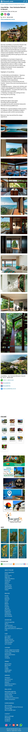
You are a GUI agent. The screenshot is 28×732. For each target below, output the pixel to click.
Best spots (7, 637)
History (7, 583)
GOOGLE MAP (22, 557)
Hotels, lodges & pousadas (12, 650)
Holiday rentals (9, 696)
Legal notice (14, 730)
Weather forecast (9, 641)
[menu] (26, 1)
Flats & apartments (10, 654)
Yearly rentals (8, 694)
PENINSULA (22, 542)
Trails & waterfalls (9, 622)
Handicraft (8, 580)
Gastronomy (8, 575)
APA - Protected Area (10, 627)
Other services (9, 685)
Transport (7, 677)
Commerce (8, 681)
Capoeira (7, 582)
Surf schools (8, 644)
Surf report (8, 636)
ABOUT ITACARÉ (9, 570)
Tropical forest (9, 625)
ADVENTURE (8, 620)
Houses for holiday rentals (12, 651)
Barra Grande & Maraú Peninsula (14, 707)
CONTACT (7, 714)
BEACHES (5, 542)
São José (22, 4)
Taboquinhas (8, 586)
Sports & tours (9, 679)
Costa (6, 602)
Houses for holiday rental (14, 4)
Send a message (9, 716)
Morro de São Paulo (10, 710)
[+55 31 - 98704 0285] (2, 15)
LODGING (7, 647)
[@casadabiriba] (5, 15)
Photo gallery (8, 588)
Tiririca (6, 600)
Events (6, 574)
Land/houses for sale (10, 693)
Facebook (7, 721)
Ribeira (7, 603)
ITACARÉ (13, 542)
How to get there (9, 572)
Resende (7, 599)
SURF (6, 634)
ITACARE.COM (4, 561)
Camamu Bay (8, 708)
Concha (7, 597)
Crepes (7, 668)
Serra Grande (8, 616)
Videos (6, 589)
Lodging (6, 4)
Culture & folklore (9, 578)
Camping (7, 658)
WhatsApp (7, 717)
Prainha (7, 607)
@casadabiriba (6, 383)
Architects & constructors (12, 698)
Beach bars (8, 665)
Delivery (7, 682)
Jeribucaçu (7, 610)
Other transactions (10, 699)
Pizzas (6, 667)
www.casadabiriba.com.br (8, 19)
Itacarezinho (8, 614)
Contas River (8, 585)
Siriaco (6, 605)
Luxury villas (8, 653)
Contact (19, 730)
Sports (6, 624)
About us (9, 730)
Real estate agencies (10, 691)
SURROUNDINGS (9, 703)
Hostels (7, 656)
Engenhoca (8, 611)
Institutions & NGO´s (10, 684)
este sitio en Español (19, 564)
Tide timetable (8, 642)
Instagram (7, 719)
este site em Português (7, 564)
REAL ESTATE (8, 689)
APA (5, 557)
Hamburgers (8, 670)
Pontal (6, 595)
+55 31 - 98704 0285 (8, 380)
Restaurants (8, 664)
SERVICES (7, 675)
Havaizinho (8, 613)
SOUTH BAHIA (13, 557)
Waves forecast (9, 639)
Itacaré (2, 4)
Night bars (7, 671)
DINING (7, 661)
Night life (7, 577)
